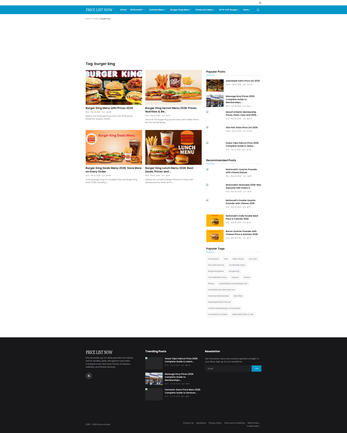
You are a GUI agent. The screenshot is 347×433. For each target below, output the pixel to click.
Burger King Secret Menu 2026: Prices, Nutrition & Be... (171, 109)
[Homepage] (99, 9)
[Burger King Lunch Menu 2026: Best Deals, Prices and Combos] (173, 147)
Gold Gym (238, 296)
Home (123, 9)
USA (226, 259)
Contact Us (188, 423)
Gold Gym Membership (218, 296)
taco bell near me (216, 265)
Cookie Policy (253, 426)
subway (235, 277)
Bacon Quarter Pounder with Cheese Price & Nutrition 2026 (242, 233)
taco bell (253, 259)
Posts (95, 18)
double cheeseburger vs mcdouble (224, 308)
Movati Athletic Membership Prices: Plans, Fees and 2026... (242, 114)
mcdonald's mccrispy (217, 314)
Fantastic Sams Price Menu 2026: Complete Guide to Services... (183, 391)
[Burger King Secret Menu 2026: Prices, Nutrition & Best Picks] (173, 87)
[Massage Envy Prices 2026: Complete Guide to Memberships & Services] (215, 101)
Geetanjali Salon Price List (219, 302)
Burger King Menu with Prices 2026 (109, 108)
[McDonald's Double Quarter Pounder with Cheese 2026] (215, 205)
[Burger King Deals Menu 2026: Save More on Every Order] (114, 147)
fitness (211, 283)
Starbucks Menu (204, 9)
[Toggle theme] (260, 2)
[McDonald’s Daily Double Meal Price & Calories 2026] (215, 220)
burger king (234, 271)
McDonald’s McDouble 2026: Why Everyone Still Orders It (243, 186)
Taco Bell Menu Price (217, 277)
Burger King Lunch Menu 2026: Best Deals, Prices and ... (169, 169)
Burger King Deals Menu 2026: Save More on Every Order (114, 169)
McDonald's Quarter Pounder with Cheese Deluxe (241, 171)
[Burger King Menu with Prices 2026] (114, 87)
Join (256, 368)
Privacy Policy (215, 423)
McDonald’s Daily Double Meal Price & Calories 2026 (242, 217)
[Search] (258, 10)
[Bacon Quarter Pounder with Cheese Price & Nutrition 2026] (215, 236)
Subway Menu (156, 9)
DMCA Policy (253, 423)
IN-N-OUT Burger (228, 9)
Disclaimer (201, 423)
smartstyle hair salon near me (221, 289)
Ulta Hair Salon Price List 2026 (242, 127)
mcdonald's (213, 259)
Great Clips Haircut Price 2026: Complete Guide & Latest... (242, 144)
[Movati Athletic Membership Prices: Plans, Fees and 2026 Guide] (215, 117)
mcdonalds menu (237, 265)
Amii (87, 112)
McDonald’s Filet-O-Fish (243, 314)
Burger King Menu (179, 9)
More (246, 9)
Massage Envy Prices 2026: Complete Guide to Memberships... (240, 99)
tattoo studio (238, 259)
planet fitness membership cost (233, 283)
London (247, 277)
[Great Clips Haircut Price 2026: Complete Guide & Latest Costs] (215, 148)
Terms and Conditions (234, 423)
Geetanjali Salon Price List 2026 (243, 80)
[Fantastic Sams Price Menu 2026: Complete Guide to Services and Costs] (154, 394)
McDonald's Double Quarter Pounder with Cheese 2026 (241, 202)
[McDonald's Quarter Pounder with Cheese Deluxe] (215, 174)
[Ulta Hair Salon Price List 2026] (215, 132)
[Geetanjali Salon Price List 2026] (215, 85)
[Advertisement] (173, 41)
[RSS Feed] (89, 376)
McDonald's (136, 9)
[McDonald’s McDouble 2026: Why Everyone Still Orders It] (215, 189)
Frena (228, 84)
